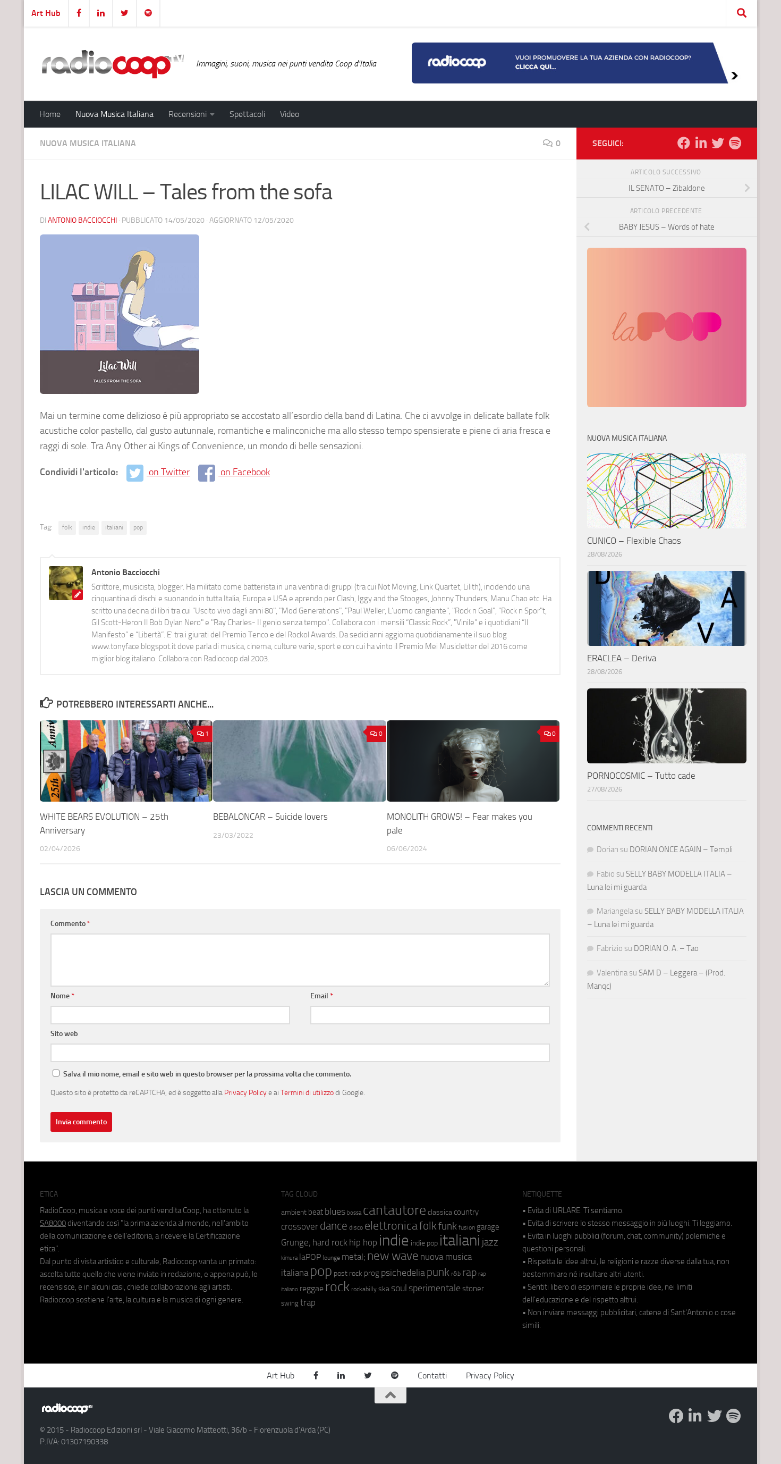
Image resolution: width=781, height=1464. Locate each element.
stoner (473, 1288)
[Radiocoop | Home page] (112, 64)
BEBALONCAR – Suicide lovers (270, 816)
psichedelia (403, 1272)
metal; (354, 1257)
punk (438, 1272)
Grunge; (296, 1243)
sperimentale (435, 1288)
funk (447, 1226)
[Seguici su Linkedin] (700, 143)
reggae (312, 1288)
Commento (70, 923)
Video (289, 114)
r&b (456, 1273)
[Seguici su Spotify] (734, 143)
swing (290, 1303)
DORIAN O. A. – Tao (666, 948)
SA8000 (53, 1223)
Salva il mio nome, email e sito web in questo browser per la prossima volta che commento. (207, 1074)
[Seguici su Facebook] (683, 143)
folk (67, 527)
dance (333, 1225)
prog (371, 1273)
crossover (299, 1226)
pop (138, 527)
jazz (490, 1242)
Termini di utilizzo (307, 1092)
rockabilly (364, 1289)
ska (383, 1288)
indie (88, 527)
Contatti (432, 1375)
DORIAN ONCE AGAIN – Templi (681, 849)
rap (469, 1272)
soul (399, 1288)
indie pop (424, 1243)
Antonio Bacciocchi (82, 220)
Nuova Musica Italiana (114, 114)
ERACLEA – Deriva (621, 658)
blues (335, 1211)
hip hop (363, 1242)
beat (315, 1212)
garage (488, 1227)
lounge (331, 1257)
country (466, 1212)
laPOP (310, 1257)
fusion (467, 1227)
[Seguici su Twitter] (717, 143)
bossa (354, 1212)
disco (356, 1227)
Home (50, 114)
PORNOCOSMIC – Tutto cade (641, 775)
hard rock (329, 1243)
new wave (393, 1256)
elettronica (391, 1225)
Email (321, 995)
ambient (294, 1212)
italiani (114, 527)
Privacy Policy (245, 1092)
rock (337, 1286)
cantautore (394, 1210)
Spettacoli (247, 114)
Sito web (64, 1033)
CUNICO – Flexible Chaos (634, 540)
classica (440, 1212)
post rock (348, 1273)
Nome (62, 995)
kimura (289, 1258)
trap (308, 1302)
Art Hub (46, 13)
